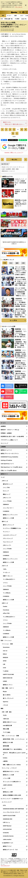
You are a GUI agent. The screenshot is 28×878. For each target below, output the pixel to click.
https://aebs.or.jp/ (5, 865)
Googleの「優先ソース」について (13, 152)
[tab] (3, 15)
